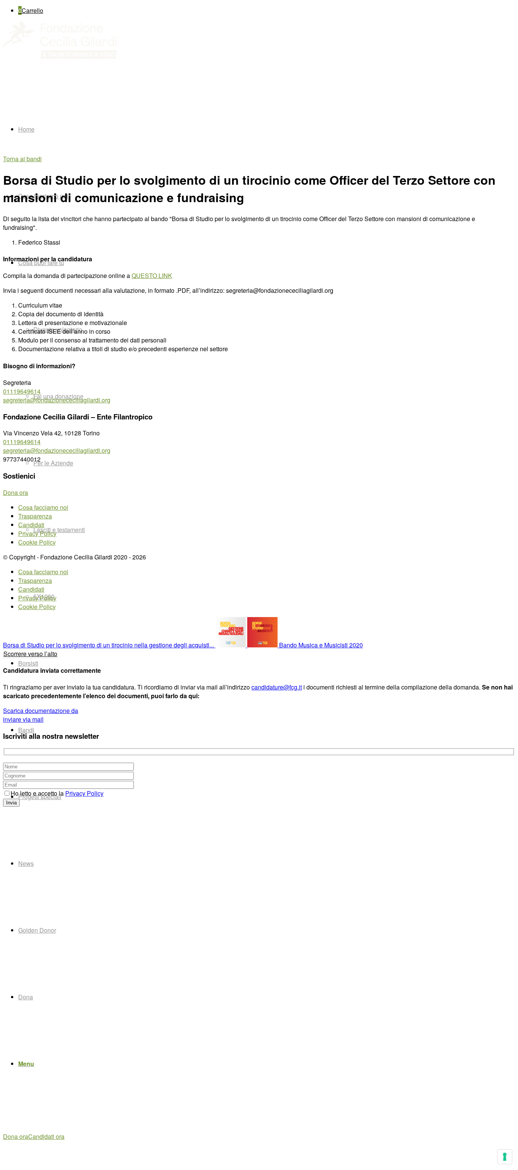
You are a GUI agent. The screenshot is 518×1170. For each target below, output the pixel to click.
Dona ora (15, 1136)
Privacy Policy (37, 533)
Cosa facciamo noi (43, 507)
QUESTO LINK (152, 275)
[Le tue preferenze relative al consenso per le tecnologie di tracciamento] (505, 1157)
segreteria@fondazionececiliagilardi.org (56, 400)
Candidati (31, 524)
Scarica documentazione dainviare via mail (40, 715)
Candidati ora (46, 1136)
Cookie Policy (37, 542)
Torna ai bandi (22, 158)
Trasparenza (35, 516)
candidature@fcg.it (276, 687)
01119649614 (22, 391)
